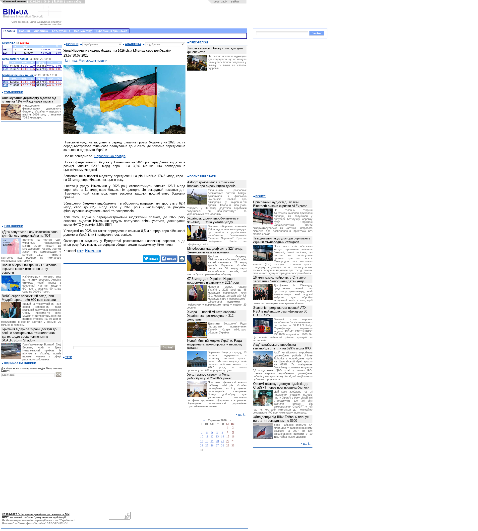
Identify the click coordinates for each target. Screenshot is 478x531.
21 (222, 441)
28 (222, 445)
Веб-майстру (83, 30)
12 (212, 436)
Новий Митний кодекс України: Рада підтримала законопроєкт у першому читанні (214, 344)
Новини (24, 30)
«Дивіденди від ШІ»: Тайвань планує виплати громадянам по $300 (281, 419)
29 (227, 445)
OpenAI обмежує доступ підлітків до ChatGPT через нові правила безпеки (281, 385)
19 (212, 441)
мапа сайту (73, 1)
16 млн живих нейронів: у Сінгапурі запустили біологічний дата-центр (279, 279)
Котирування (61, 30)
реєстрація (220, 1)
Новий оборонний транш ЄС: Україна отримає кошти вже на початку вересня (29, 268)
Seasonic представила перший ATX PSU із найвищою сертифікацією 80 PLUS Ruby (280, 311)
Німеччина (93, 251)
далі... (242, 414)
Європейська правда (109, 156)
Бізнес (260, 196)
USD (5, 65)
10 (201, 436)
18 (206, 441)
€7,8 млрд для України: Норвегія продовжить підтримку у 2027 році (213, 280)
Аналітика (41, 30)
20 (217, 441)
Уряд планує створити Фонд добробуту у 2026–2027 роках (209, 376)
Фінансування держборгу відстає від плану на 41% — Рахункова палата (29, 99)
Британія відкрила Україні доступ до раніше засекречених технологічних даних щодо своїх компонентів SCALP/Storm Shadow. (29, 334)
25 (206, 445)
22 (227, 441)
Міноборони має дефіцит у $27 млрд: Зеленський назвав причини (215, 250)
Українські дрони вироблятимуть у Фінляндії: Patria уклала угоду (213, 220)
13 (217, 436)
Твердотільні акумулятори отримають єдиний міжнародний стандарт (281, 240)
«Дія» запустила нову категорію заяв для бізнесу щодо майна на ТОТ (30, 233)
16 (233, 436)
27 (217, 445)
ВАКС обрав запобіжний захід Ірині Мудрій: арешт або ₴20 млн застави (29, 298)
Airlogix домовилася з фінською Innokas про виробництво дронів (211, 184)
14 (222, 436)
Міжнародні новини (93, 60)
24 (201, 445)
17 (201, 441)
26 (212, 445)
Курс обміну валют (15, 58)
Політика (70, 60)
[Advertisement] (155, 16)
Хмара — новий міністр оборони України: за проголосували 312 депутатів (211, 315)
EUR (5, 69)
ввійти (235, 1)
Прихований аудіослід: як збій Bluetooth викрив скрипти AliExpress (280, 204)
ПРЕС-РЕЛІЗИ (198, 42)
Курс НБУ (8, 42)
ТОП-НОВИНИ (13, 92)
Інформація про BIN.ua (111, 30)
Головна (9, 30)
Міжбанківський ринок (18, 75)
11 (206, 436)
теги (80, 251)
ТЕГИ (68, 357)
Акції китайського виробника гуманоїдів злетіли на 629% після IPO (282, 346)
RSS (60, 1)
